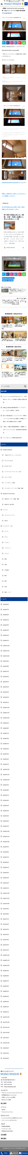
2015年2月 (6, 1053)
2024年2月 (6, 759)
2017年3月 (6, 1037)
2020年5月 (6, 991)
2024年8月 (6, 728)
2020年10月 (6, 965)
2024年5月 (6, 743)
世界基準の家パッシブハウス (9, 1095)
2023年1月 (6, 826)
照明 (5, 581)
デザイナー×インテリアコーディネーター (12, 1092)
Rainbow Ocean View (8, 278)
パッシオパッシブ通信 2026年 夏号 (12, 437)
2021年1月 (6, 950)
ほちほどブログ (8, 466)
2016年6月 (6, 1048)
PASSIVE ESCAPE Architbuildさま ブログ (13, 182)
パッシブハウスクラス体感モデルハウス (12, 1118)
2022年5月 (6, 867)
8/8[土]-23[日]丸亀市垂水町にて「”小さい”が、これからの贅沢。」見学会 (14, 409)
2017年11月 (6, 1027)
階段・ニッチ (7, 592)
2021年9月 (6, 908)
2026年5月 (6, 620)
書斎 (5, 575)
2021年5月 (6, 929)
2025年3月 (6, 692)
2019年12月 (6, 1017)
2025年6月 (6, 676)
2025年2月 (6, 697)
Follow (14, 261)
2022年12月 (6, 831)
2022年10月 (6, 841)
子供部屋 (6, 570)
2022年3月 (6, 877)
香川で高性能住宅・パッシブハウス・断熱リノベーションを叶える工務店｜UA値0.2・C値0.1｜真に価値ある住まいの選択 (15, 418)
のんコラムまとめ (8, 460)
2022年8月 (6, 852)
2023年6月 (6, 800)
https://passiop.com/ (10, 1086)
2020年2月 (6, 1006)
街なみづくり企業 (6, 1099)
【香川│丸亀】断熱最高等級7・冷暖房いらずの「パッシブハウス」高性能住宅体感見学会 (15, 429)
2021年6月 (6, 924)
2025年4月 (6, 687)
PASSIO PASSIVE (7, 449)
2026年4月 (6, 625)
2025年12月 (6, 645)
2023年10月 (6, 779)
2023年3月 (6, 816)
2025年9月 (6, 661)
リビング (6, 553)
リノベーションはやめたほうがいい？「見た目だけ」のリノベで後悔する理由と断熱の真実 (15, 399)
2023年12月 (6, 769)
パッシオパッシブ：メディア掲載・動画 (13, 488)
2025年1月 (6, 702)
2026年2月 (6, 635)
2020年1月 (6, 1012)
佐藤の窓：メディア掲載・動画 (11, 499)
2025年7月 (6, 671)
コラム (6, 537)
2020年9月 (6, 970)
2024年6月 (6, 738)
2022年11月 (6, 836)
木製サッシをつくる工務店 (8, 1097)
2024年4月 (6, 748)
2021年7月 (6, 919)
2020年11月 (6, 960)
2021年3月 (6, 939)
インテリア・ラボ (8, 526)
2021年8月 (6, 914)
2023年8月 (6, 790)
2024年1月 (6, 764)
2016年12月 (6, 1043)
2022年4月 (6, 872)
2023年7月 (6, 795)
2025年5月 (6, 681)
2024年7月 (6, 733)
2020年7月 (6, 981)
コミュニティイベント (9, 515)
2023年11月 (6, 774)
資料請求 (3, 1138)
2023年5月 (6, 805)
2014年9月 (6, 1058)
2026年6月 (6, 614)
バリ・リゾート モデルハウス (9, 1120)
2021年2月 (6, 944)
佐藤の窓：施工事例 (7, 280)
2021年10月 (6, 903)
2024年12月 (6, 707)
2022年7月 (6, 857)
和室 (5, 559)
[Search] (25, 386)
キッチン (6, 531)
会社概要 (3, 1134)
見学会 (6, 520)
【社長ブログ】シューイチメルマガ (12, 455)
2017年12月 (6, 1022)
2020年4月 (6, 996)
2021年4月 (6, 934)
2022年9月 (6, 846)
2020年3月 (6, 1001)
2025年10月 (6, 656)
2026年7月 (6, 609)
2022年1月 (6, 888)
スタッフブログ (8, 477)
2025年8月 (6, 666)
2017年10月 (6, 1032)
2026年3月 (6, 630)
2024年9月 (6, 723)
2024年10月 (6, 718)
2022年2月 (6, 883)
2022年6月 (6, 862)
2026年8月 (6, 604)
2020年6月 (6, 986)
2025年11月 (6, 650)
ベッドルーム (7, 548)
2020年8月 (6, 975)
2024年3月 (6, 754)
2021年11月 (6, 898)
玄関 (5, 586)
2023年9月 (6, 785)
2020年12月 (6, 955)
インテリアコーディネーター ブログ (12, 471)
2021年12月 (6, 893)
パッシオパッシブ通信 (9, 482)
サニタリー (7, 542)
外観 (5, 564)
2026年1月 (6, 640)
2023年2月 (6, 821)
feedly (14, 265)
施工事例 (3, 1103)
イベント (5, 509)
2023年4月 (6, 810)
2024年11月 (6, 712)
